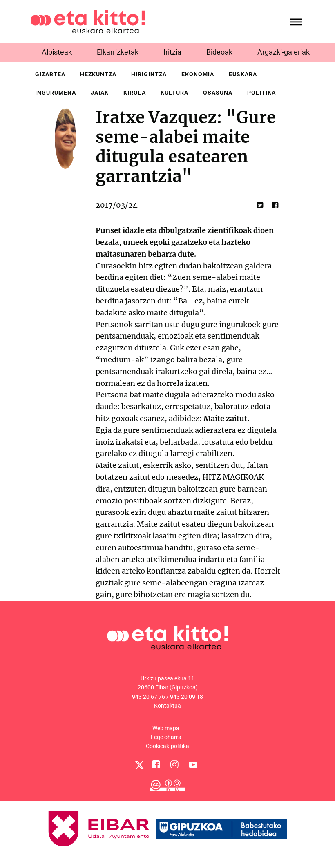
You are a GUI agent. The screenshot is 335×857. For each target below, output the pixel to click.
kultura (174, 92)
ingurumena (55, 92)
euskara (243, 74)
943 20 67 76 (148, 696)
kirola (134, 92)
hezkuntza (98, 74)
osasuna (217, 92)
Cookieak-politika (167, 746)
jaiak (100, 92)
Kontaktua (167, 705)
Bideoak (219, 52)
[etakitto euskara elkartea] (87, 21)
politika (261, 92)
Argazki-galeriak (283, 52)
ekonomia (197, 74)
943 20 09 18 (186, 696)
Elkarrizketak (117, 52)
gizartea (50, 74)
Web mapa (165, 728)
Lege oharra (166, 737)
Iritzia (172, 52)
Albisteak (57, 52)
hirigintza (149, 74)
